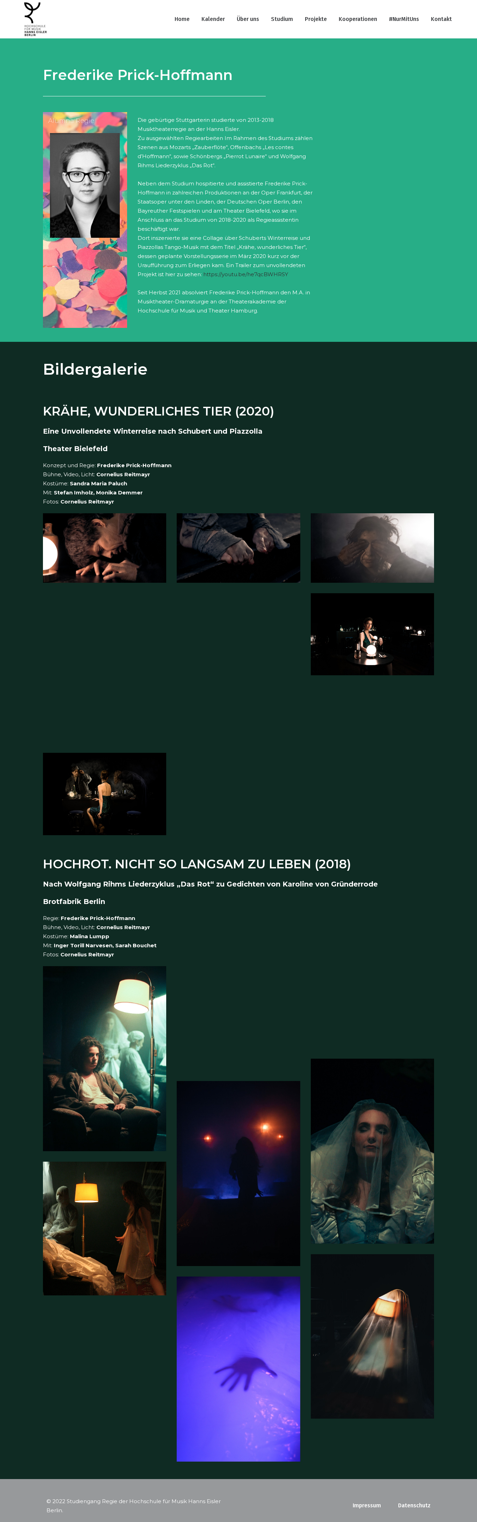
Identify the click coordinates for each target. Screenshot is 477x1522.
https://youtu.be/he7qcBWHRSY (245, 274)
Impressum (367, 1505)
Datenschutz (414, 1505)
